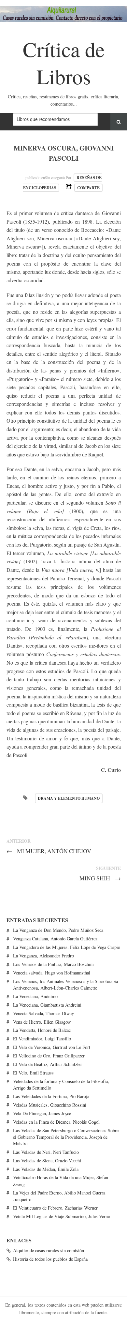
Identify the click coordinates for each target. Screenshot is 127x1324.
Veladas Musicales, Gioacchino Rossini (49, 1105)
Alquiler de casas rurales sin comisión (48, 1250)
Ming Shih (100, 878)
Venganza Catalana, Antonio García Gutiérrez (55, 938)
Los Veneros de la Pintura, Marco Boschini (53, 964)
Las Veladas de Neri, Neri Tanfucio (46, 1152)
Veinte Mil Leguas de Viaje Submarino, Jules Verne (61, 1216)
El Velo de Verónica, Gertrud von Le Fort (51, 1047)
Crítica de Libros (64, 62)
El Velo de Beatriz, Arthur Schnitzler (47, 1064)
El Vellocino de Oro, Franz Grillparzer (49, 1056)
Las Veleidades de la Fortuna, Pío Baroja (51, 1096)
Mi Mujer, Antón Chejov (49, 851)
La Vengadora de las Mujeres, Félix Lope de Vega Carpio (66, 947)
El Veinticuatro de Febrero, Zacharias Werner (55, 1208)
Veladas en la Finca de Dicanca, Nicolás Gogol (56, 1122)
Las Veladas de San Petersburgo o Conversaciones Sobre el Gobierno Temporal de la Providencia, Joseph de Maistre (66, 1137)
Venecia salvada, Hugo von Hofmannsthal (51, 973)
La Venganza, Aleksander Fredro (43, 956)
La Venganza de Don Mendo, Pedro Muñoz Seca (58, 930)
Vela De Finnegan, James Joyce (42, 1113)
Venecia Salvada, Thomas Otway (43, 1013)
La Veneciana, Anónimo (35, 996)
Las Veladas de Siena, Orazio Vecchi (47, 1160)
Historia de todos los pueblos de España (50, 1259)
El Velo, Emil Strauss (33, 1073)
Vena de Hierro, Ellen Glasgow (42, 1022)
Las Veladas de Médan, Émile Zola (45, 1169)
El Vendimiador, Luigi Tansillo (42, 1038)
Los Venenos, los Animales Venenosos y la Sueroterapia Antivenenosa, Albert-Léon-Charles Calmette (65, 984)
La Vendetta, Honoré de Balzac (42, 1030)
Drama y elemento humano (69, 798)
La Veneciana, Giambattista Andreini (47, 1005)
